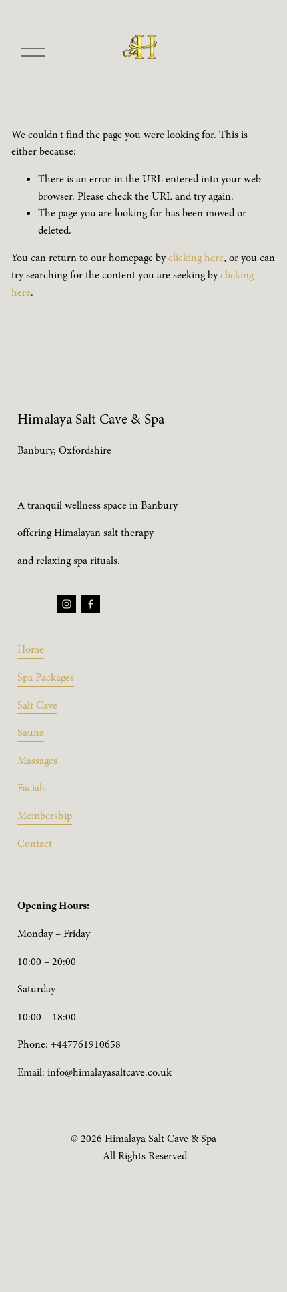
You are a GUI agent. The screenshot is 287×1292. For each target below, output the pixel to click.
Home (30, 649)
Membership (44, 815)
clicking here (196, 257)
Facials (31, 788)
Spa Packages (45, 677)
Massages (37, 760)
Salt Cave (37, 705)
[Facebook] (90, 604)
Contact (34, 843)
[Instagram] (66, 604)
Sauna (30, 732)
